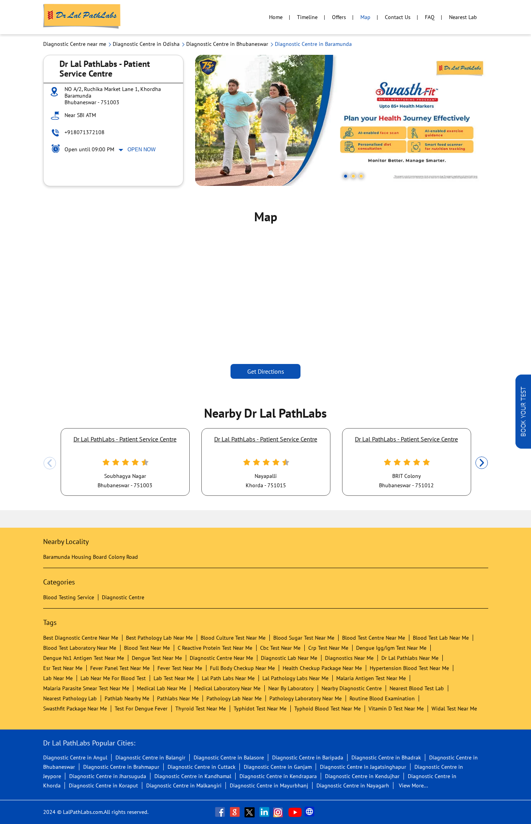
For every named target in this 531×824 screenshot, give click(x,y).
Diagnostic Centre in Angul (75, 757)
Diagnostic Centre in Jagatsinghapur (363, 766)
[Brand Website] (310, 812)
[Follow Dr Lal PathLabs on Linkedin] (265, 812)
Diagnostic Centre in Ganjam (278, 766)
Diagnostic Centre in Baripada (307, 757)
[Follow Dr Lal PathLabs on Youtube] (295, 812)
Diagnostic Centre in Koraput (103, 785)
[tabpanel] (341, 120)
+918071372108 (85, 132)
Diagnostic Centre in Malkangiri (184, 785)
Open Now (141, 149)
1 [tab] (346, 176)
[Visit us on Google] (235, 812)
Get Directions (265, 371)
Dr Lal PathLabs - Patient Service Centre (124, 439)
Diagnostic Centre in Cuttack (202, 766)
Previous (49, 463)
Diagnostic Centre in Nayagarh (352, 785)
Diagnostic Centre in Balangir (150, 757)
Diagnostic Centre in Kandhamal (192, 776)
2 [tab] (353, 176)
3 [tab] (361, 176)
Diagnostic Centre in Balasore (229, 757)
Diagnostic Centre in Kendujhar (362, 776)
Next (481, 463)
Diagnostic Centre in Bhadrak (386, 757)
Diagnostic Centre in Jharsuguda (107, 776)
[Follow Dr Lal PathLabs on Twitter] (250, 812)
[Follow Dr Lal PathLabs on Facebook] (220, 812)
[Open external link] (523, 446)
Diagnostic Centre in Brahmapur (121, 766)
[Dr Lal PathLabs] (82, 17)
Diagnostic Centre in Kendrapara (278, 776)
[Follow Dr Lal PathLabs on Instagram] (279, 812)
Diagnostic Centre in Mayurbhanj (269, 785)
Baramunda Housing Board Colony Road (90, 556)
